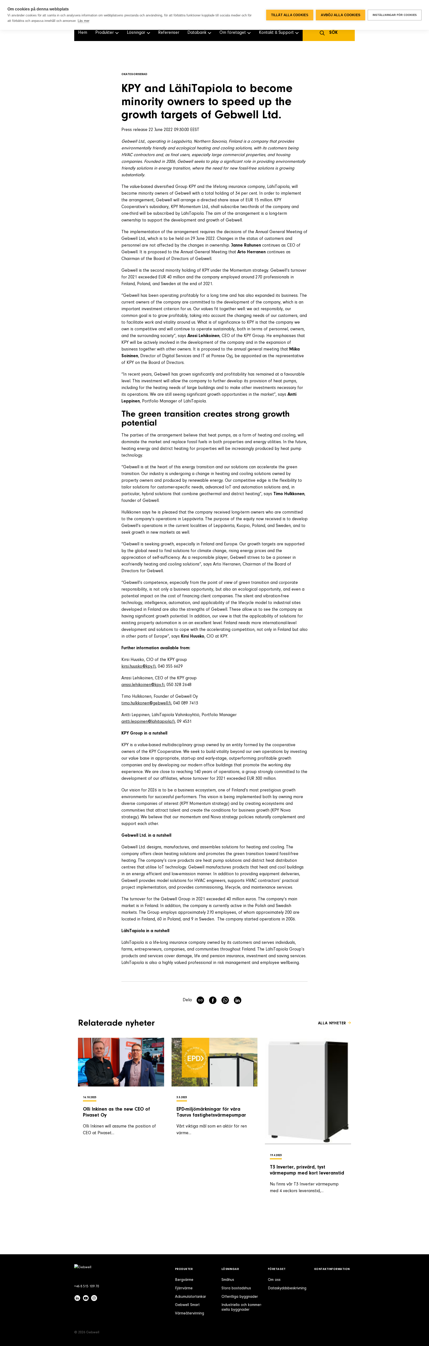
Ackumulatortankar (190, 1297)
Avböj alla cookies (340, 15)
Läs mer (83, 21)
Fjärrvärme (184, 1288)
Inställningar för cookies (395, 14)
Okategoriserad (134, 74)
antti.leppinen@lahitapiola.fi (148, 722)
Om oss (274, 1280)
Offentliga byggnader (239, 1297)
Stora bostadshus (236, 1288)
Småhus (227, 1280)
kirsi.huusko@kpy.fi (138, 666)
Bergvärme (184, 1280)
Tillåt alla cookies (290, 15)
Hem (82, 33)
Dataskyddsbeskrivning (287, 1288)
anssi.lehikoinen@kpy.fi (142, 685)
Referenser (168, 33)
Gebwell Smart (187, 1305)
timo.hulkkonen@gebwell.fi (146, 703)
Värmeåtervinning (189, 1313)
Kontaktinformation (332, 1269)
